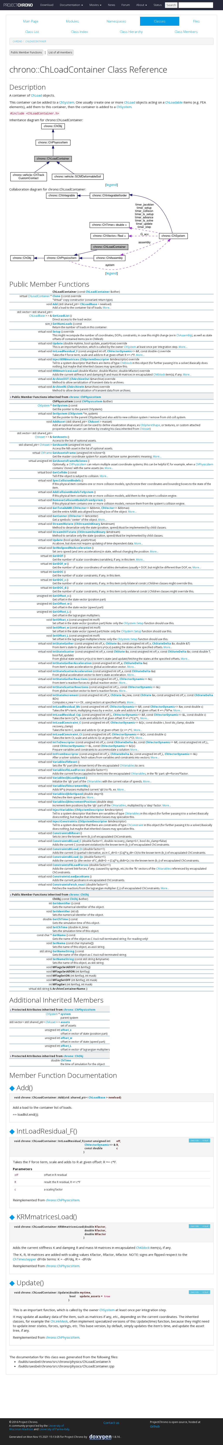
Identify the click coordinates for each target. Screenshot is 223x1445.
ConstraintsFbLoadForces (70, 865)
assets (65, 1022)
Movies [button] (94, 5)
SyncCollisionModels (66, 480)
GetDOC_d (59, 588)
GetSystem (60, 405)
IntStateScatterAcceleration (72, 671)
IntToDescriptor (63, 742)
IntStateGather (63, 643)
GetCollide (59, 472)
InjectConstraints (64, 821)
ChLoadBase (88, 304)
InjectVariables (63, 810)
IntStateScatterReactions (70, 687)
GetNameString (63, 951)
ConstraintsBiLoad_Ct (67, 849)
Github (155, 1426)
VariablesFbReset (64, 762)
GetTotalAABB (62, 508)
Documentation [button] (70, 5)
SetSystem (59, 413)
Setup (56, 331)
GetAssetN (60, 445)
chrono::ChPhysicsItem (85, 397)
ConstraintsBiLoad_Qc (67, 857)
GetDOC (57, 572)
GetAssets (59, 437)
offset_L (66, 1046)
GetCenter (59, 516)
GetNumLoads (62, 324)
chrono (17, 41)
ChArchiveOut (80, 379)
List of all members (60, 52)
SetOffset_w (60, 627)
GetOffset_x (60, 596)
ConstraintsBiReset (66, 833)
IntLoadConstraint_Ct (67, 734)
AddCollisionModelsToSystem (72, 492)
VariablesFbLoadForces (68, 770)
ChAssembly (184, 335)
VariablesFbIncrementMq (70, 786)
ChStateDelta (161, 643)
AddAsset (59, 421)
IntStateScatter (63, 651)
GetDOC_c (59, 580)
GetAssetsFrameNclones (69, 461)
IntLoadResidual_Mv (66, 707)
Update (57, 343)
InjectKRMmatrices (65, 359)
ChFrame (46, 453)
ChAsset (93, 421)
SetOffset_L (60, 636)
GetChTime (60, 919)
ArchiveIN (59, 387)
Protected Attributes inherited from (53, 1010)
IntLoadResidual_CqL (66, 715)
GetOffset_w (60, 603)
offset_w (66, 1038)
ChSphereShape (150, 425)
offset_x (66, 1030)
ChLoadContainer (35, 41)
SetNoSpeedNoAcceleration (71, 548)
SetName (58, 943)
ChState (111, 643)
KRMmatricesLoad (65, 371)
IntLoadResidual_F (65, 351)
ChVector (79, 508)
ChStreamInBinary (87, 524)
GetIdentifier (61, 903)
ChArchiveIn (76, 387)
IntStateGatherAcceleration (72, 663)
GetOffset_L (60, 612)
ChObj (74, 899)
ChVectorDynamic (119, 351)
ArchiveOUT (60, 379)
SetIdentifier (61, 911)
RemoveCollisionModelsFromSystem (77, 500)
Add (55, 304)
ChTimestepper (24, 1259)
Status (158, 5)
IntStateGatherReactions (70, 679)
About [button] (140, 5)
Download (46, 5)
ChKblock (126, 363)
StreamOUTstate (64, 532)
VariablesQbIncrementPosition (74, 802)
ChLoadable (174, 102)
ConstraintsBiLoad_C (66, 841)
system (66, 1014)
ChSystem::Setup (133, 623)
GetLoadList (60, 316)
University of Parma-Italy (54, 1429)
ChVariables (127, 765)
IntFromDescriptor (65, 754)
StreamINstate (62, 524)
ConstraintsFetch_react (69, 884)
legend (111, 184)
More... (107, 307)
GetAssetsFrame (64, 453)
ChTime (66, 1060)
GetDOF (57, 556)
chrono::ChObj (79, 894)
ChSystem (66, 102)
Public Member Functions (26, 52)
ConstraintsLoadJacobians (70, 876)
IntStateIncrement (65, 695)
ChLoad (36, 95)
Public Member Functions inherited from (56, 397)
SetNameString (63, 959)
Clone (56, 296)
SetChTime (60, 927)
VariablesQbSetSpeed (67, 794)
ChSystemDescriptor (95, 359)
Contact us (111, 1422)
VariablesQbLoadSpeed (68, 778)
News (111, 5)
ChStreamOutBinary (92, 532)
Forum (126, 5)
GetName (59, 935)
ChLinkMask (59, 1321)
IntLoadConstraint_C (66, 722)
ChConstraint (135, 825)
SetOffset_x (60, 620)
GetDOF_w (59, 564)
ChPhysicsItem (92, 401)
